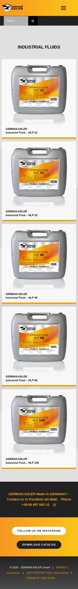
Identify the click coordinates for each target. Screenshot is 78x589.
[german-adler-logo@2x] (12, 5)
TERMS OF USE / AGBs (40, 578)
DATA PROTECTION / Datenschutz (48, 572)
